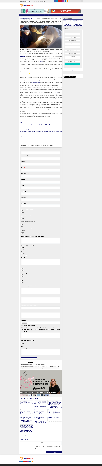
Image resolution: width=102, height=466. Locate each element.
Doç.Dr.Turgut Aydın (31, 18)
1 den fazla (24, 255)
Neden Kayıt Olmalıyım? (69, 70)
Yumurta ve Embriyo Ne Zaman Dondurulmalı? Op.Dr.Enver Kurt (40, 414)
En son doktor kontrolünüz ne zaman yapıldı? (30, 305)
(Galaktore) (23, 222)
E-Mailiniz (23, 161)
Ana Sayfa (21, 1)
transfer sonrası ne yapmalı (27, 364)
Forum (46, 14)
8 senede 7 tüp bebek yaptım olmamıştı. (54, 413)
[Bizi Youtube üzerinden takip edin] (59, 1)
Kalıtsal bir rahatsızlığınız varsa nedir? (29, 285)
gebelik (42, 109)
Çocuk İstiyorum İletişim (39, 1)
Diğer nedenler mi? (25, 279)
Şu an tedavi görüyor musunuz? (28, 340)
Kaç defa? (23, 251)
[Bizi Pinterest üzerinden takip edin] (61, 1)
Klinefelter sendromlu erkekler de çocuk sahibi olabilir (26, 414)
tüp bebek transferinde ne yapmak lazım (30, 368)
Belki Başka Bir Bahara (54, 419)
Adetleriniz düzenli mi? (26, 215)
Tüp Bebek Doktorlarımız (54, 14)
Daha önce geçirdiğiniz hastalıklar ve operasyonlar (32, 295)
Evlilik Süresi (24, 203)
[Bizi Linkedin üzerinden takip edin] (65, 1)
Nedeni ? (23, 257)
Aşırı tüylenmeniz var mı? (26, 228)
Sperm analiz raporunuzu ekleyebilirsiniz (28, 325)
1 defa (23, 253)
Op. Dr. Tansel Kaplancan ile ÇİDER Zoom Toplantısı (33, 392)
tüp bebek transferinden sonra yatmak (49, 368)
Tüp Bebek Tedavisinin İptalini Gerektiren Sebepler (26, 421)
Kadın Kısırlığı (32, 14)
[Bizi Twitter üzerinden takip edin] (57, 1)
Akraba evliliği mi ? (25, 273)
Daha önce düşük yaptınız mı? (27, 245)
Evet (23, 210)
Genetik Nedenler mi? (25, 267)
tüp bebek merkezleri (35, 82)
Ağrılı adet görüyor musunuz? (27, 209)
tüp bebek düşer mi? (40, 364)
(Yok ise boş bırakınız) (25, 286)
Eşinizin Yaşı (24, 191)
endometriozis (22, 56)
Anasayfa (21, 18)
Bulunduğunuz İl (24, 155)
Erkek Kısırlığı (40, 14)
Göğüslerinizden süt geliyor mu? (28, 221)
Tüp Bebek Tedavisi (24, 14)
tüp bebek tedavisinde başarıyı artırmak (30, 366)
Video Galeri (25, 18)
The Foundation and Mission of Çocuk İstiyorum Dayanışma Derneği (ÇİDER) (41, 422)
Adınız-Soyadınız (25, 150)
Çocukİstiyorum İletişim (74, 14)
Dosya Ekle (23, 320)
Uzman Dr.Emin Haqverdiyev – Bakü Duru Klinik (68, 25)
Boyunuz (23, 179)
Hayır (23, 212)
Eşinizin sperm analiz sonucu (27, 311)
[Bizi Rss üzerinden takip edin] (67, 1)
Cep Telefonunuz (25, 173)
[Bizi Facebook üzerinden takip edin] (55, 1)
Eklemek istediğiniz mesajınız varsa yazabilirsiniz (29, 348)
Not (22, 346)
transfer (41, 61)
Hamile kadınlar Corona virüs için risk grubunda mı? (26, 404)
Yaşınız (23, 167)
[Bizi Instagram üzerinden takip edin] (63, 1)
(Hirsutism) (23, 230)
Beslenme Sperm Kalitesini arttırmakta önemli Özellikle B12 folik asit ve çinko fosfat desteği (26, 431)
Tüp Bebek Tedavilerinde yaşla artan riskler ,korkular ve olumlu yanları (40, 406)
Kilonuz (22, 185)
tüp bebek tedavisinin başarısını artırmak (50, 366)
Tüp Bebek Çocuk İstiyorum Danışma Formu (77, 25)
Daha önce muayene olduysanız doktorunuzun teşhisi (32, 236)
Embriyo (56, 92)
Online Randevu (28, 1)
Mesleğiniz (23, 197)
